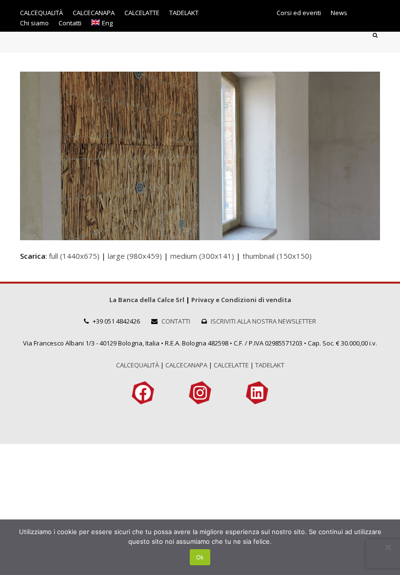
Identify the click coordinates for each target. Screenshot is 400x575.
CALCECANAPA (186, 365)
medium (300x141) (202, 256)
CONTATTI (175, 321)
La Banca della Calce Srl (146, 299)
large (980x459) (135, 256)
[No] (388, 547)
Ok (200, 557)
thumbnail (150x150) (277, 256)
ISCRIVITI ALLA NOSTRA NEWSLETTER (263, 321)
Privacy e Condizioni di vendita (241, 299)
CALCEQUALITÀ (137, 365)
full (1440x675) (74, 256)
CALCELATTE (231, 365)
